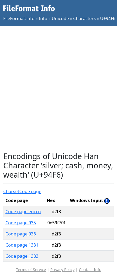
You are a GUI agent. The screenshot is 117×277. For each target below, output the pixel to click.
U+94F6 (107, 18)
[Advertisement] (58, 88)
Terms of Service (31, 269)
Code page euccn (23, 212)
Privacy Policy (62, 269)
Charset (11, 191)
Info (43, 18)
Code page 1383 (21, 256)
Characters (84, 18)
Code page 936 (20, 234)
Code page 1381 (21, 245)
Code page (30, 191)
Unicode (60, 18)
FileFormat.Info (19, 18)
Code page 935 (20, 223)
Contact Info (90, 269)
